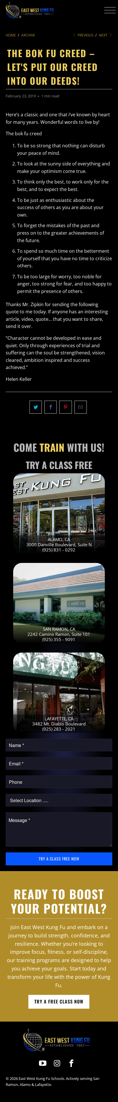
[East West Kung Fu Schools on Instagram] (57, 1063)
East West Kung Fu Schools (41, 1078)
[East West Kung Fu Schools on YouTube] (43, 1063)
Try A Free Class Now (58, 1001)
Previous (85, 35)
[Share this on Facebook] (50, 407)
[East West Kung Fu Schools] (29, 10)
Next (103, 35)
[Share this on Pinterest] (65, 407)
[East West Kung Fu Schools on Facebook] (72, 1063)
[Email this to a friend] (80, 407)
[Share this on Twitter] (36, 407)
